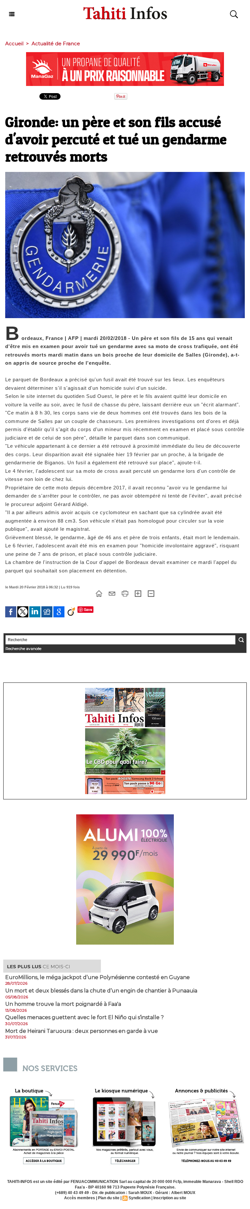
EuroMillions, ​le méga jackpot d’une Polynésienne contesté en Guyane (97, 977)
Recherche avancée (23, 648)
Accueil (14, 43)
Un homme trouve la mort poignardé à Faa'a (63, 1004)
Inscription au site (169, 1198)
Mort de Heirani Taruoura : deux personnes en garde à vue (81, 1031)
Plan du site (108, 1198)
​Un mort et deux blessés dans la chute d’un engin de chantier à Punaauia (101, 991)
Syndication (139, 1198)
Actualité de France (56, 43)
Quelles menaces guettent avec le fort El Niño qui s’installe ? (84, 1017)
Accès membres (79, 1198)
